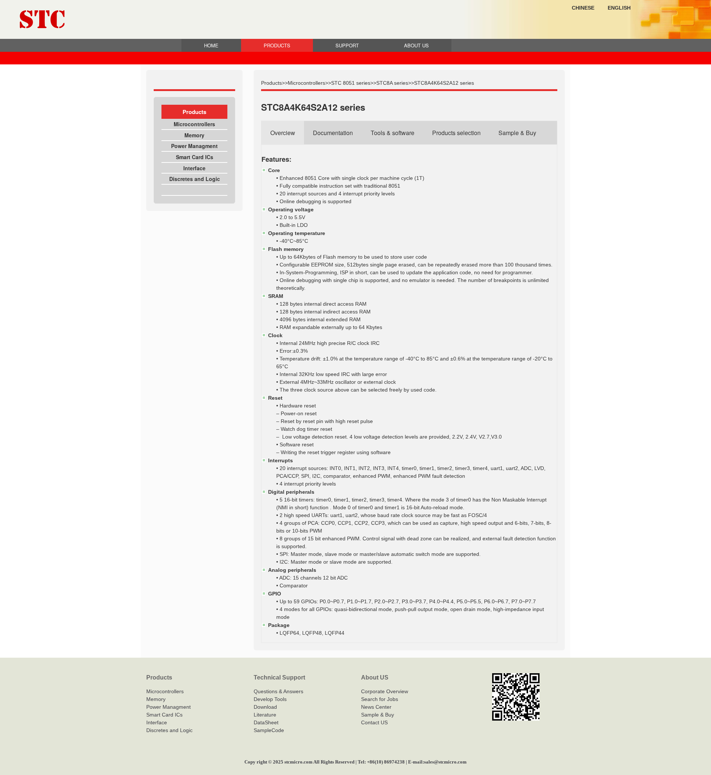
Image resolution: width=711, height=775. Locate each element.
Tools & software (392, 132)
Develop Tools (270, 699)
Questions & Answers (278, 691)
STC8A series (392, 83)
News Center (376, 707)
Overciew (282, 132)
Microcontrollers (194, 124)
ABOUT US (416, 45)
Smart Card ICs (194, 157)
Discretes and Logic (194, 178)
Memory (194, 135)
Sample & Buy (517, 132)
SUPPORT (347, 45)
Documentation (333, 132)
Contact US (374, 722)
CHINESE (583, 8)
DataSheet (266, 722)
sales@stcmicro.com (445, 762)
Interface (194, 168)
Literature (265, 715)
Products (271, 83)
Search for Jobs (379, 699)
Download (265, 707)
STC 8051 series (350, 83)
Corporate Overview (384, 691)
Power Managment (194, 146)
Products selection (456, 132)
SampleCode (269, 730)
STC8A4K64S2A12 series (444, 83)
